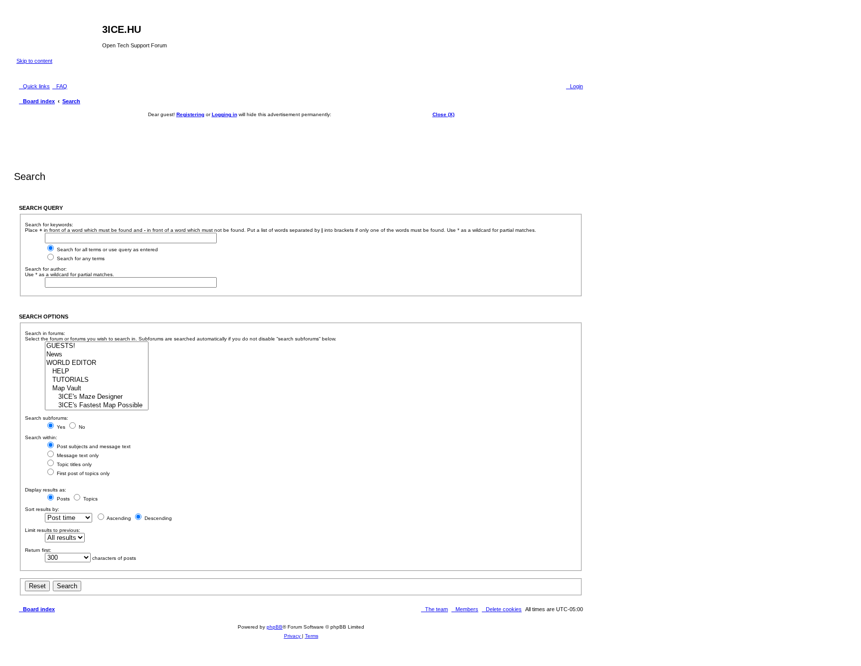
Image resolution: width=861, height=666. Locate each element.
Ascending (118, 518)
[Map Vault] (96, 388)
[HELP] (96, 371)
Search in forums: (45, 333)
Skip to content (34, 61)
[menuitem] (59, 86)
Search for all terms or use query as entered (106, 249)
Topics (90, 498)
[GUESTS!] (96, 346)
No (81, 427)
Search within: (41, 437)
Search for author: (46, 269)
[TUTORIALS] (96, 380)
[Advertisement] (301, 139)
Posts (62, 498)
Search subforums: (46, 418)
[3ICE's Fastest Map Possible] (96, 405)
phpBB (275, 627)
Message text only (77, 455)
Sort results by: (42, 509)
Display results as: (45, 490)
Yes (60, 427)
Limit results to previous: (52, 530)
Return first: (38, 550)
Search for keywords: (49, 224)
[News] (96, 354)
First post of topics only (82, 473)
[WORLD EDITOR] (96, 363)
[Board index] (59, 32)
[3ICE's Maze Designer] (96, 397)
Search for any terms (80, 258)
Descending (157, 518)
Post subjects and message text (93, 446)
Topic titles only (73, 464)
